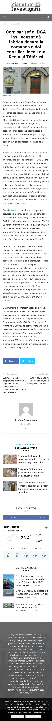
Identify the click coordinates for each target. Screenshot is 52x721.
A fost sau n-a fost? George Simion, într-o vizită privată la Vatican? (38, 381)
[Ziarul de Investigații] (26, 7)
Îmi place (43, 517)
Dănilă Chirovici (22, 585)
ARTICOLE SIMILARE (26, 444)
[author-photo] (26, 416)
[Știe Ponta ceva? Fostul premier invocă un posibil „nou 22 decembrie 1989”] (8, 581)
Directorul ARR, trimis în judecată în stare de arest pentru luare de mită (31, 472)
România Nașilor (16, 24)
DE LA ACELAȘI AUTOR (26, 448)
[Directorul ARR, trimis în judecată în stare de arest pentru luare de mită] (10, 472)
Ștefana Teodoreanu (20, 63)
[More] (39, 361)
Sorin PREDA (21, 611)
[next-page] (28, 499)
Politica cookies (33, 716)
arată (14, 210)
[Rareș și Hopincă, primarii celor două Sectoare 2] (8, 605)
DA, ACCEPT (17, 716)
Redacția (19, 597)
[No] (48, 709)
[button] (4, 17)
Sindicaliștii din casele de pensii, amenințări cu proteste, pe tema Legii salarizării (33, 459)
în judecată (34, 156)
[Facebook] (26, 429)
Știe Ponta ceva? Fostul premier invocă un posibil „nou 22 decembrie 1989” (30, 579)
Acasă (5, 24)
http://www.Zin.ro (26, 424)
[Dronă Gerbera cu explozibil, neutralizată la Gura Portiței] (8, 592)
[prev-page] (23, 499)
